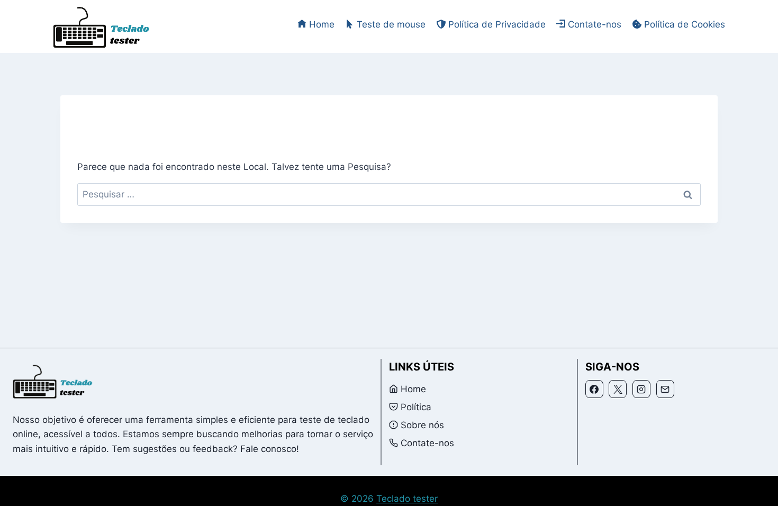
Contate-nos (594, 24)
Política (416, 407)
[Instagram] (641, 389)
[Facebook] (594, 389)
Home (321, 24)
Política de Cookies (684, 24)
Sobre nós (422, 425)
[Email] (665, 389)
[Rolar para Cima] (754, 490)
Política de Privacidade (497, 24)
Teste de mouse (391, 24)
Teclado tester (407, 498)
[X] (618, 389)
